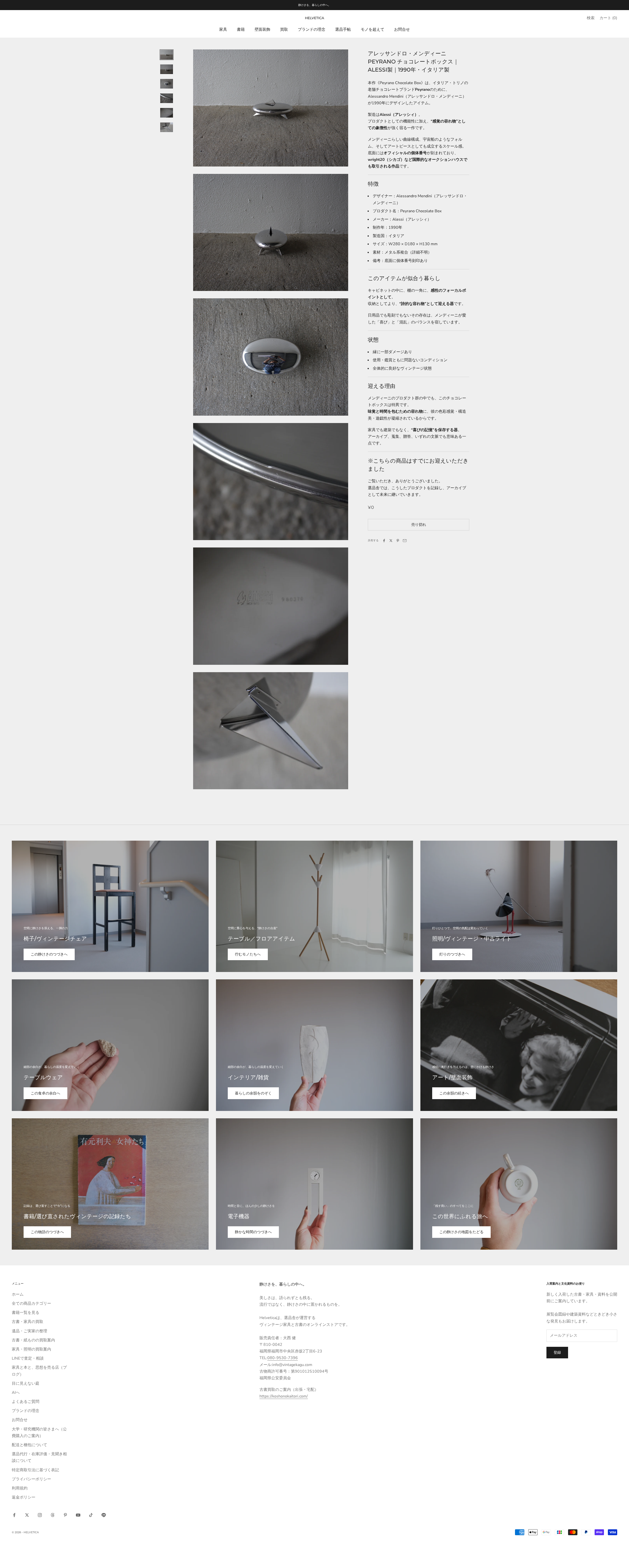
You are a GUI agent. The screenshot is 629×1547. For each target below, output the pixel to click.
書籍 (241, 29)
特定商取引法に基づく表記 (35, 1470)
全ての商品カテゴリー (31, 1303)
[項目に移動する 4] (166, 98)
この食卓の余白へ (45, 1093)
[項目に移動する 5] (166, 112)
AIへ (16, 1392)
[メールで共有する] (405, 541)
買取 (284, 29)
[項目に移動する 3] (166, 83)
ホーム (18, 1294)
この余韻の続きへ (454, 1093)
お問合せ (402, 29)
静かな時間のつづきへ (253, 1231)
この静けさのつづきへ (49, 954)
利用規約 (20, 1488)
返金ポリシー (23, 1497)
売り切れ (418, 524)
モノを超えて (372, 29)
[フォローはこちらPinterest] (65, 1515)
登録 (557, 1352)
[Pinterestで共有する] (398, 541)
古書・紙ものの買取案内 (33, 1340)
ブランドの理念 (311, 29)
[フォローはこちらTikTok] (90, 1515)
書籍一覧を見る (25, 1312)
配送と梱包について (29, 1445)
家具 (223, 29)
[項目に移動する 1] (166, 54)
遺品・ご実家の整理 (29, 1331)
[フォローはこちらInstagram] (39, 1515)
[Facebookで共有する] (384, 541)
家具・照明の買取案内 (31, 1349)
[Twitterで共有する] (391, 541)
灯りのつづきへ (452, 954)
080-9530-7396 (282, 1358)
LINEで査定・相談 (28, 1358)
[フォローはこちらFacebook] (14, 1515)
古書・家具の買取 (27, 1321)
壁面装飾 (262, 29)
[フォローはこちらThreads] (52, 1515)
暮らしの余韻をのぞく (253, 1093)
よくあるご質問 (25, 1401)
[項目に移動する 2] (166, 69)
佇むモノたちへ (248, 954)
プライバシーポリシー (31, 1479)
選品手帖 (343, 29)
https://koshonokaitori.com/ (283, 1396)
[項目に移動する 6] (166, 127)
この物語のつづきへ (47, 1231)
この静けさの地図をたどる (461, 1231)
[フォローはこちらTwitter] (27, 1515)
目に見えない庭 (25, 1383)
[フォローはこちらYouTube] (78, 1515)
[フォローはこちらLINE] (103, 1515)
